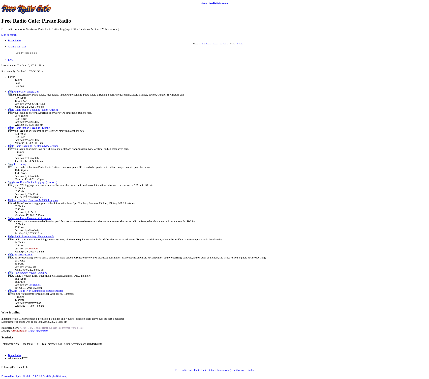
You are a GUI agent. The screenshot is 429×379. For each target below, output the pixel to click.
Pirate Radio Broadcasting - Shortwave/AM (31, 236)
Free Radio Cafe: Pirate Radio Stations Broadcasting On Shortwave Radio (214, 370)
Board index (14, 40)
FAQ (10, 59)
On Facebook (224, 44)
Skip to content (9, 34)
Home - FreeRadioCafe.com (214, 3)
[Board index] (26, 12)
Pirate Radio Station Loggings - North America (33, 109)
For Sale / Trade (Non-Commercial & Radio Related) (36, 290)
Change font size (17, 46)
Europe (215, 44)
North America (206, 44)
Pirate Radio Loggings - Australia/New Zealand (33, 145)
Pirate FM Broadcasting (20, 254)
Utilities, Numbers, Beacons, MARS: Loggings (33, 200)
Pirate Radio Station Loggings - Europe (29, 127)
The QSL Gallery (17, 164)
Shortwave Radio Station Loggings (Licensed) (32, 182)
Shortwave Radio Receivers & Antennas (29, 218)
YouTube (240, 44)
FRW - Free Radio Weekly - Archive (27, 272)
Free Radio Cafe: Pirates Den (23, 91)
